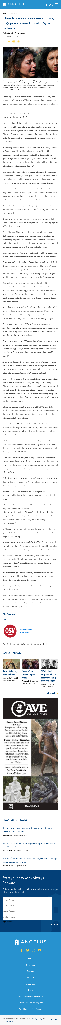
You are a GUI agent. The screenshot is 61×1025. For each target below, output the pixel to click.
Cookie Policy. (8, 1021)
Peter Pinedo (7, 835)
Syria (4, 619)
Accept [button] (54, 1020)
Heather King (46, 684)
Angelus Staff (7, 678)
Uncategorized (10, 14)
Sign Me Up (8, 921)
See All (51, 692)
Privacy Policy (37, 1019)
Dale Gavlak (8, 33)
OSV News (20, 33)
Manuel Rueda (8, 866)
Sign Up (53, 924)
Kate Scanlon (7, 850)
